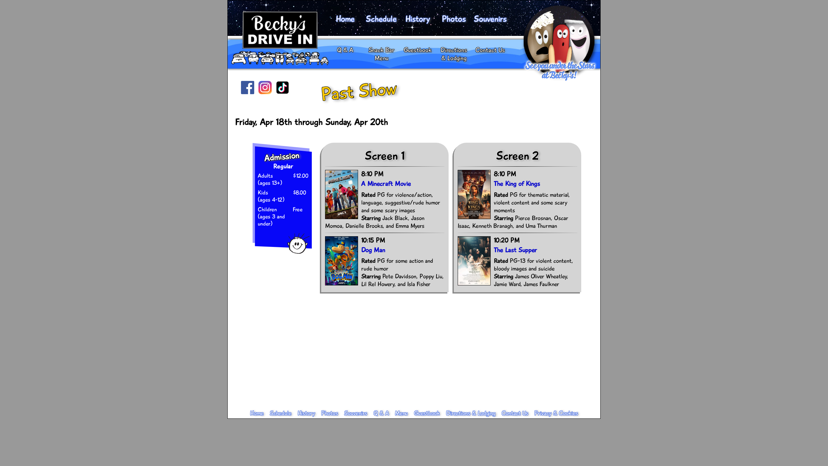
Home (345, 19)
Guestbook (417, 50)
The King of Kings (517, 184)
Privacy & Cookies (556, 413)
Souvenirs (490, 19)
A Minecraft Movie (386, 184)
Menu (401, 413)
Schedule (381, 19)
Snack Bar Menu (381, 54)
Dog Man (373, 250)
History (417, 19)
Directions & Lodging (454, 54)
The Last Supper (515, 250)
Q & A (345, 50)
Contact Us (490, 50)
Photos (454, 19)
